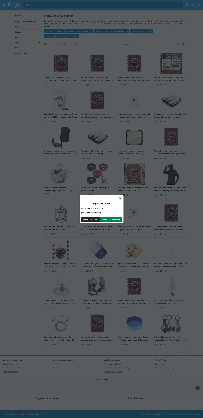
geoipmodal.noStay (90, 219)
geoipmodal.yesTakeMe (111, 219)
